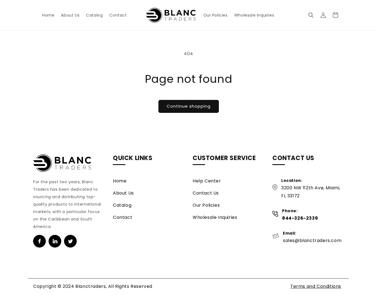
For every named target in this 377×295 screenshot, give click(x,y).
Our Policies (206, 205)
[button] (311, 15)
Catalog (122, 205)
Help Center (207, 181)
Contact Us (206, 193)
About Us (123, 193)
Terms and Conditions (315, 286)
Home (119, 181)
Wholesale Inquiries (215, 217)
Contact (122, 217)
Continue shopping (189, 106)
